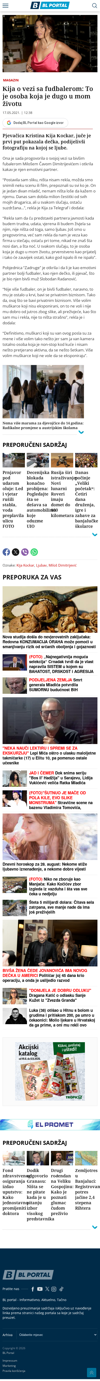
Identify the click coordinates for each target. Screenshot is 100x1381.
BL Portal (8, 1353)
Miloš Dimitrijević (63, 565)
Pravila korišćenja (14, 1371)
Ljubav (41, 565)
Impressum (10, 1361)
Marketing (9, 1366)
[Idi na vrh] (91, 1372)
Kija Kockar (25, 565)
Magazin (11, 80)
